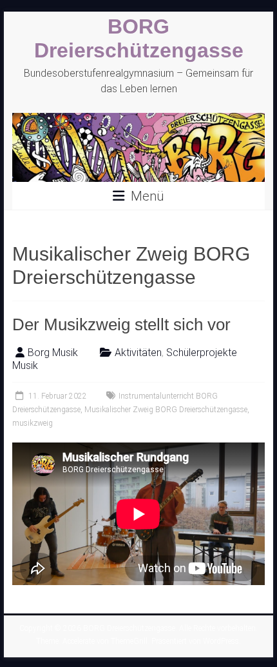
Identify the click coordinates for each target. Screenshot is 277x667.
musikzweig (32, 423)
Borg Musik (53, 352)
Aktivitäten (138, 352)
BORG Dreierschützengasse (139, 38)
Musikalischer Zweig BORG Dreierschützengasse (165, 409)
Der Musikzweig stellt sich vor (121, 324)
